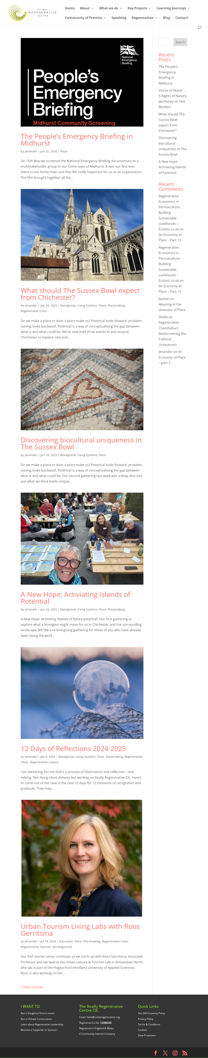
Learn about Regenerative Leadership (42, 1024)
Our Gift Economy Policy (151, 1013)
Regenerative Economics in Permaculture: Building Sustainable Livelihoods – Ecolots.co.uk (170, 212)
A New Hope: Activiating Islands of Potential (75, 598)
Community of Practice (83, 18)
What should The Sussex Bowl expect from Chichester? (80, 294)
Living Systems (87, 305)
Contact (181, 18)
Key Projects (137, 8)
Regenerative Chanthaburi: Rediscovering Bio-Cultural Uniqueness (173, 333)
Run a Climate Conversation (36, 1019)
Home (70, 8)
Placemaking (116, 305)
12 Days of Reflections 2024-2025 (73, 748)
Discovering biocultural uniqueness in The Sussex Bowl (81, 443)
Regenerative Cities (34, 311)
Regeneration (143, 18)
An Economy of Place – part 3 (172, 357)
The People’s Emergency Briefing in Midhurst (77, 139)
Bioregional (68, 305)
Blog (166, 18)
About (85, 8)
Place (63, 151)
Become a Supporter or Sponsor (39, 1030)
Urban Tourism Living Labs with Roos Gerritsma (80, 929)
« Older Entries (32, 987)
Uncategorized (62, 947)
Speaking (119, 18)
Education (66, 941)
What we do (108, 8)
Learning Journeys (171, 8)
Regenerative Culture (44, 762)
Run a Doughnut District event (37, 1013)
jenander (31, 151)
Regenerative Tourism (36, 947)
